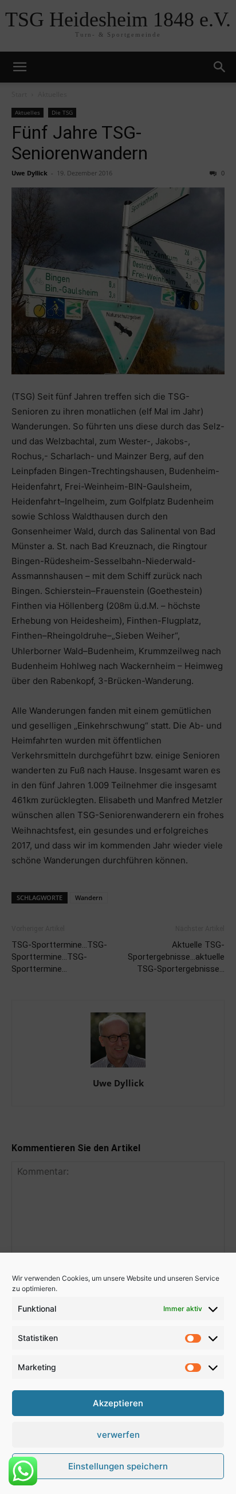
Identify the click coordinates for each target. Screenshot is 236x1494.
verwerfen (118, 1434)
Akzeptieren (118, 1403)
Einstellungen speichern (118, 1466)
